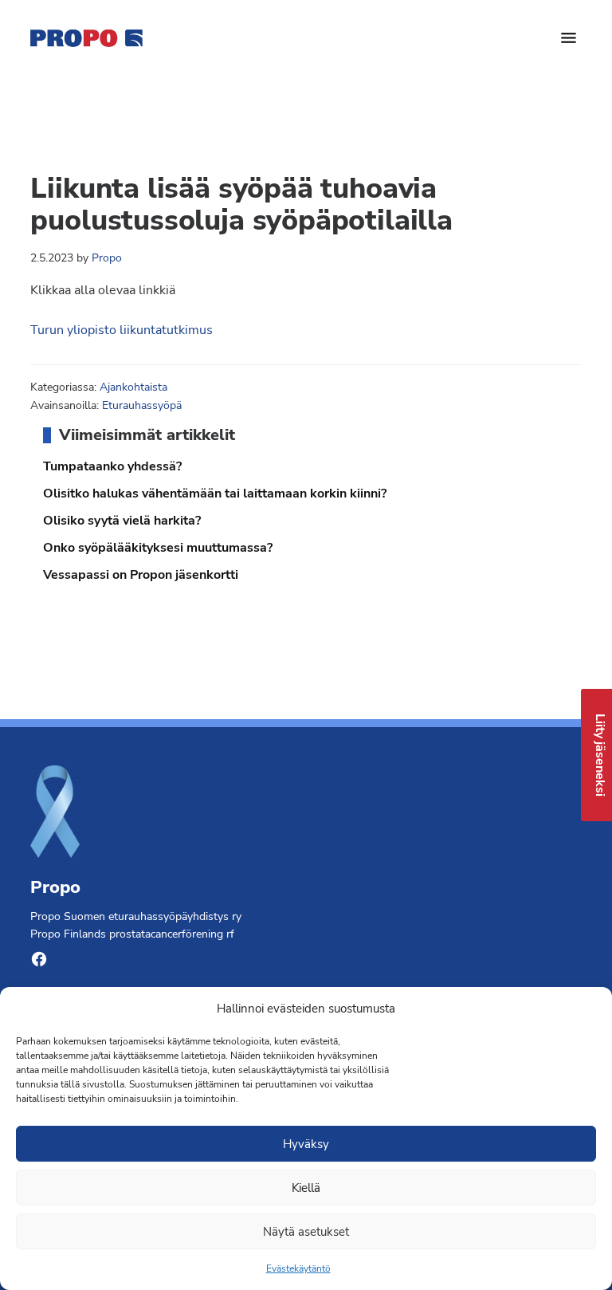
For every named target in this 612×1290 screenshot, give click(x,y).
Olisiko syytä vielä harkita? (122, 520)
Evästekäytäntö (298, 1268)
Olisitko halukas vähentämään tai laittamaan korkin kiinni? (214, 493)
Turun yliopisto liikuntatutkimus (121, 330)
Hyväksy (306, 1144)
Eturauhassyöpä (142, 405)
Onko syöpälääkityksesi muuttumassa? (158, 548)
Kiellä (306, 1188)
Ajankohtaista (133, 387)
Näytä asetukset (306, 1232)
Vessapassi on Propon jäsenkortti (140, 575)
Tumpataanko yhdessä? (112, 466)
